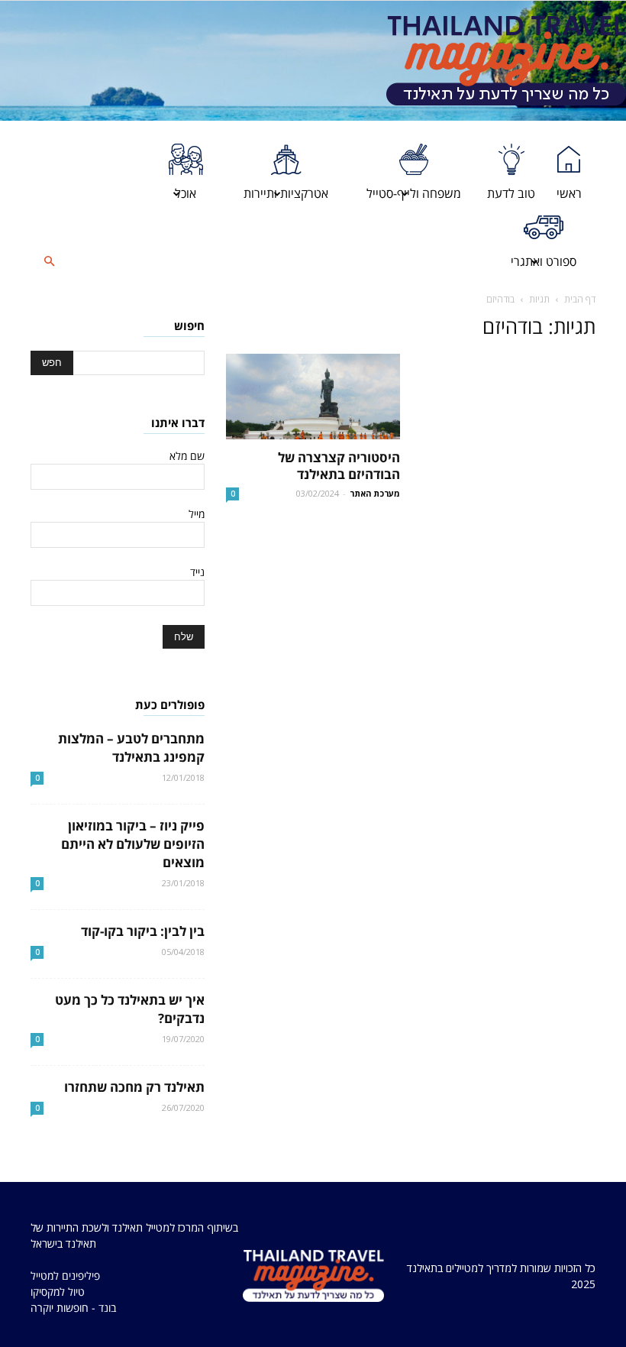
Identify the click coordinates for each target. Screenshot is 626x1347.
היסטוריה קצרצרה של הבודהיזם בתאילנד (339, 465)
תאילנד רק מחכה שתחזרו (134, 1087)
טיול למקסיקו (58, 1291)
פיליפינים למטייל (65, 1275)
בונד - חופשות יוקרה (73, 1307)
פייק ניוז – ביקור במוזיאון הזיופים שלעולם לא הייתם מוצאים (133, 844)
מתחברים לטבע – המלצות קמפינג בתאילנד (131, 748)
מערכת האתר (375, 493)
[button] (49, 261)
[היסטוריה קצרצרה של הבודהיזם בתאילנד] (313, 396)
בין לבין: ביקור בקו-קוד (143, 931)
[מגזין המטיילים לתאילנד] (506, 60)
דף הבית (579, 299)
